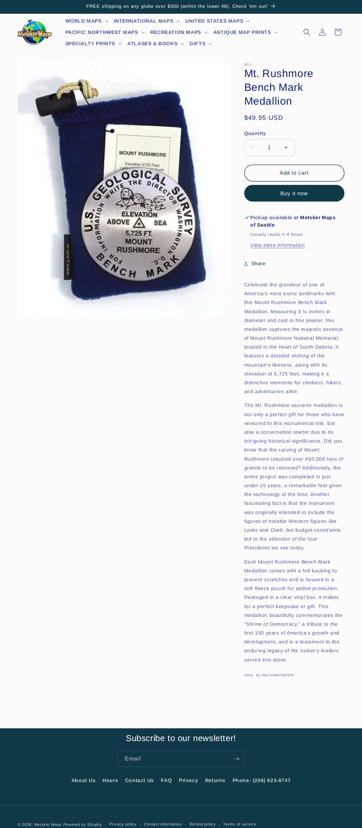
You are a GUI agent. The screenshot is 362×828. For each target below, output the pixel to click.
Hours (110, 780)
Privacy (188, 780)
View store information (277, 245)
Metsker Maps (48, 824)
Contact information (163, 824)
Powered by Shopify (82, 824)
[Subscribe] (236, 759)
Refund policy (202, 824)
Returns (215, 780)
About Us (83, 780)
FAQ (166, 780)
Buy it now (294, 193)
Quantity (255, 133)
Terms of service (239, 824)
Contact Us (139, 780)
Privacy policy (123, 824)
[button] (87, 21)
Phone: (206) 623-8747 (262, 780)
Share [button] (258, 263)
